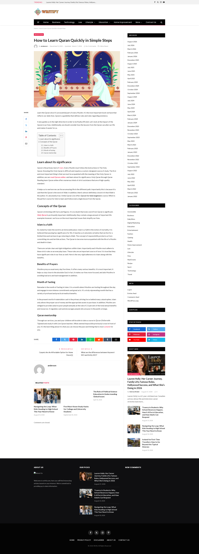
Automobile (131, 212)
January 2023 (132, 152)
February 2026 (132, 53)
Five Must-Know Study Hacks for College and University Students (76, 409)
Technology (69, 22)
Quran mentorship (50, 153)
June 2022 (131, 178)
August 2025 (132, 64)
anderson (44, 46)
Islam (61, 168)
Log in (129, 290)
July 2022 (130, 174)
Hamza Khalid (134, 392)
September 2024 (133, 93)
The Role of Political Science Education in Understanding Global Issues (105, 394)
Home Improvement (123, 22)
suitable (107, 327)
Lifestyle (89, 22)
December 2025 (133, 60)
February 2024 (132, 119)
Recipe (129, 263)
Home (46, 22)
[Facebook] (26, 119)
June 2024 (131, 104)
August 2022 (132, 171)
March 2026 (131, 49)
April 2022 (131, 185)
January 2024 (132, 123)
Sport (129, 267)
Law (80, 22)
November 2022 (133, 159)
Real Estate (131, 260)
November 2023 (133, 130)
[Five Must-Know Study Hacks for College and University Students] (77, 396)
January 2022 (132, 196)
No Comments (91, 46)
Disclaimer (99, 540)
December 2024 (133, 86)
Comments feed (133, 297)
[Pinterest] (26, 137)
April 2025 (131, 78)
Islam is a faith (48, 145)
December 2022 (133, 156)
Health (129, 241)
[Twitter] (26, 125)
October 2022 (132, 163)
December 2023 (133, 126)
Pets (129, 256)
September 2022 (133, 167)
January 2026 (132, 56)
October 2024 (132, 89)
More (138, 22)
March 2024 (131, 115)
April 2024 (131, 112)
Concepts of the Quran (48, 142)
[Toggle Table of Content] (60, 136)
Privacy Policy (84, 540)
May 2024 (131, 108)
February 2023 (132, 148)
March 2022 (131, 189)
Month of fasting (49, 150)
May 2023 (131, 141)
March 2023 (131, 145)
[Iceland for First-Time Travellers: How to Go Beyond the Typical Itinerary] (133, 442)
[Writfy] (46, 11)
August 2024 (132, 97)
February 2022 (132, 193)
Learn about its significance (50, 139)
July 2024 (130, 101)
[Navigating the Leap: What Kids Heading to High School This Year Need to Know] (47, 396)
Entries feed (131, 293)
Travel (129, 274)
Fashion (130, 234)
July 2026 (130, 45)
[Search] (161, 22)
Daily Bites (131, 219)
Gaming (130, 237)
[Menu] (38, 22)
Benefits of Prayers (50, 148)
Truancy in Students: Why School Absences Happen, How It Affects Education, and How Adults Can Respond (72, 2)
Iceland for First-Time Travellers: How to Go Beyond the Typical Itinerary (151, 443)
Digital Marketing (133, 223)
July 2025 (130, 67)
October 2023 (132, 134)
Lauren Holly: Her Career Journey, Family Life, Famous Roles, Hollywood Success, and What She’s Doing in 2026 (146, 383)
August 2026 (132, 42)
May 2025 (131, 75)
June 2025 (131, 71)
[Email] (26, 143)
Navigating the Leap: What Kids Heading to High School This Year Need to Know (46, 409)
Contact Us (151, 22)
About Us (111, 540)
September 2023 (133, 137)
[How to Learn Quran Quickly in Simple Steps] (77, 79)
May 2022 (131, 182)
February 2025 (132, 82)
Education (103, 22)
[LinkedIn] (26, 131)
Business (56, 22)
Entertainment (132, 230)
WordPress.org (132, 301)
